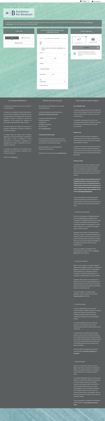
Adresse (42, 63)
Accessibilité (97, 1)
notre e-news (14, 157)
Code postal (43, 74)
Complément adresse (44, 69)
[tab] (12, 37)
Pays (41, 79)
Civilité (42, 52)
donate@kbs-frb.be (62, 153)
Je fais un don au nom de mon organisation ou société (53, 49)
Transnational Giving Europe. (85, 191)
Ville (53, 74)
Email (41, 42)
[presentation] (12, 38)
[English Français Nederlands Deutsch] (85, 1)
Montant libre (19, 43)
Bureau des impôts (78, 296)
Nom (55, 58)
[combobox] (52, 54)
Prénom (42, 58)
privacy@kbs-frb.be (46, 128)
